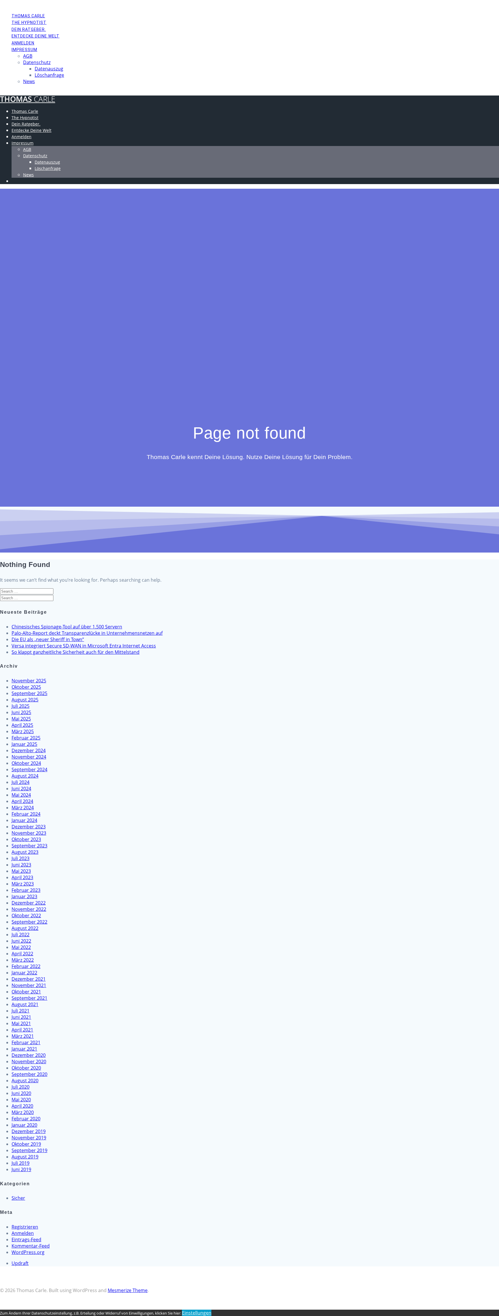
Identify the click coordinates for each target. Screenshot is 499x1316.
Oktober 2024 (26, 763)
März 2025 (23, 731)
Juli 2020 (20, 1087)
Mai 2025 (21, 719)
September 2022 (29, 922)
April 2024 (22, 801)
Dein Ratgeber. (29, 29)
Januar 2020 (24, 1125)
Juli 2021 (20, 1011)
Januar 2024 (24, 820)
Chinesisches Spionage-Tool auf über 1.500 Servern (67, 627)
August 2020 (25, 1080)
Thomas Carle (28, 16)
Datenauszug (49, 68)
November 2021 (29, 985)
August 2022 (25, 928)
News (29, 81)
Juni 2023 (21, 865)
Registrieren (25, 1227)
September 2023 (29, 846)
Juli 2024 (20, 782)
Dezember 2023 (29, 826)
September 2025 (29, 693)
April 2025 (22, 725)
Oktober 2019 (26, 1144)
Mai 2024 (21, 795)
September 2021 (29, 998)
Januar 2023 (24, 896)
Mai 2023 (21, 871)
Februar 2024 (26, 814)
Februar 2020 (26, 1118)
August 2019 (25, 1157)
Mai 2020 (21, 1099)
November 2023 (29, 833)
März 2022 (23, 960)
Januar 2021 (24, 1049)
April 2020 (22, 1106)
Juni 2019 (21, 1169)
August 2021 (25, 1004)
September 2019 (29, 1150)
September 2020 (29, 1074)
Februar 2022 (26, 966)
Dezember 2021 (29, 979)
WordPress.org (28, 1252)
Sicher (18, 1198)
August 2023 (25, 852)
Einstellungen (196, 1313)
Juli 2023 (20, 858)
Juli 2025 (20, 706)
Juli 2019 (20, 1163)
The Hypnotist (29, 22)
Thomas (27, 99)
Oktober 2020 (26, 1068)
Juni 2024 (21, 788)
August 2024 (25, 776)
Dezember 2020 (29, 1055)
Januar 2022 (24, 972)
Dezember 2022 (29, 903)
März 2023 (23, 884)
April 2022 (22, 953)
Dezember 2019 (29, 1131)
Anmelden (23, 43)
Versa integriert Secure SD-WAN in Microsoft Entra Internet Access (84, 646)
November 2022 (29, 909)
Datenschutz (37, 62)
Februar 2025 (26, 738)
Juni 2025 (21, 712)
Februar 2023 (26, 890)
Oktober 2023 (26, 839)
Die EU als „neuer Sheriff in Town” (48, 639)
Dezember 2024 (29, 750)
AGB (27, 56)
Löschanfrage (49, 75)
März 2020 (23, 1112)
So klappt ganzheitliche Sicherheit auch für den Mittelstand (75, 652)
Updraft (20, 1263)
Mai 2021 (21, 1023)
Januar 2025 (24, 744)
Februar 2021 (26, 1042)
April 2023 (22, 877)
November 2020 (29, 1061)
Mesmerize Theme (128, 1290)
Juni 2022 (21, 941)
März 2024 (23, 807)
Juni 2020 (21, 1093)
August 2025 (25, 700)
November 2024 (29, 757)
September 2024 (29, 769)
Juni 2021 (21, 1017)
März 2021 (23, 1036)
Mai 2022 (21, 947)
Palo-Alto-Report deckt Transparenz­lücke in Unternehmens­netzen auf (87, 633)
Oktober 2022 (26, 915)
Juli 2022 (20, 934)
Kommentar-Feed (31, 1246)
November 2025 (29, 680)
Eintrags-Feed (26, 1239)
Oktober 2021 (26, 992)
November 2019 (29, 1138)
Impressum (24, 49)
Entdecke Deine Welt (35, 36)
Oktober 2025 (26, 687)
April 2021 (22, 1030)
